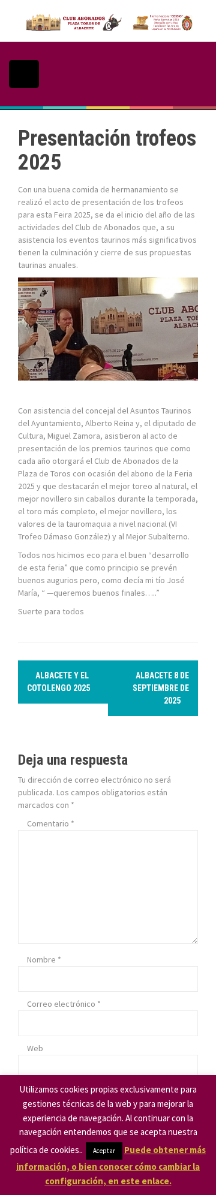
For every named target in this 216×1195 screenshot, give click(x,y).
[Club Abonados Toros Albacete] (108, 19)
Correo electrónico (64, 1003)
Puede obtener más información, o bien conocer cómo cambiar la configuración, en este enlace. (111, 1165)
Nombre (44, 959)
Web (35, 1048)
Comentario (50, 823)
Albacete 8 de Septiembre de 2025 (161, 688)
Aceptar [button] (104, 1150)
